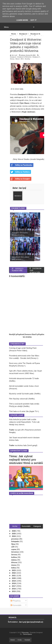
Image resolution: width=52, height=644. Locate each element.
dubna (14, 560)
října (13, 544)
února (14, 565)
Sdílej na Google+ (22, 179)
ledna (13, 568)
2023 (14, 570)
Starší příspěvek (38, 334)
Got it (33, 20)
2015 (14, 591)
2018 (14, 583)
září (13, 547)
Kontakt (27, 640)
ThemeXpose (27, 634)
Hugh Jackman (28, 112)
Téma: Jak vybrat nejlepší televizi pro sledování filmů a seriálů (26, 460)
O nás (20, 640)
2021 (14, 576)
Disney (12, 59)
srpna (14, 549)
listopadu (15, 541)
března (14, 562)
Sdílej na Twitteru (22, 172)
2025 (14, 534)
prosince (15, 539)
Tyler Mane (24, 103)
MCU (22, 59)
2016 (14, 589)
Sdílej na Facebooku (23, 165)
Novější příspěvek (16, 334)
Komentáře (16, 605)
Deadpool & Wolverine (24, 57)
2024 (14, 536)
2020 (14, 578)
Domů (13, 640)
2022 (14, 573)
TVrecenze (25, 632)
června (14, 555)
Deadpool (13, 57)
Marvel (17, 59)
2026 (14, 531)
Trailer (11, 430)
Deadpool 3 (36, 57)
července (15, 552)
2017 (14, 586)
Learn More (22, 20)
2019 (14, 581)
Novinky (27, 59)
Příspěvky (16, 601)
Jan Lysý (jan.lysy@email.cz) (31, 622)
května (14, 557)
